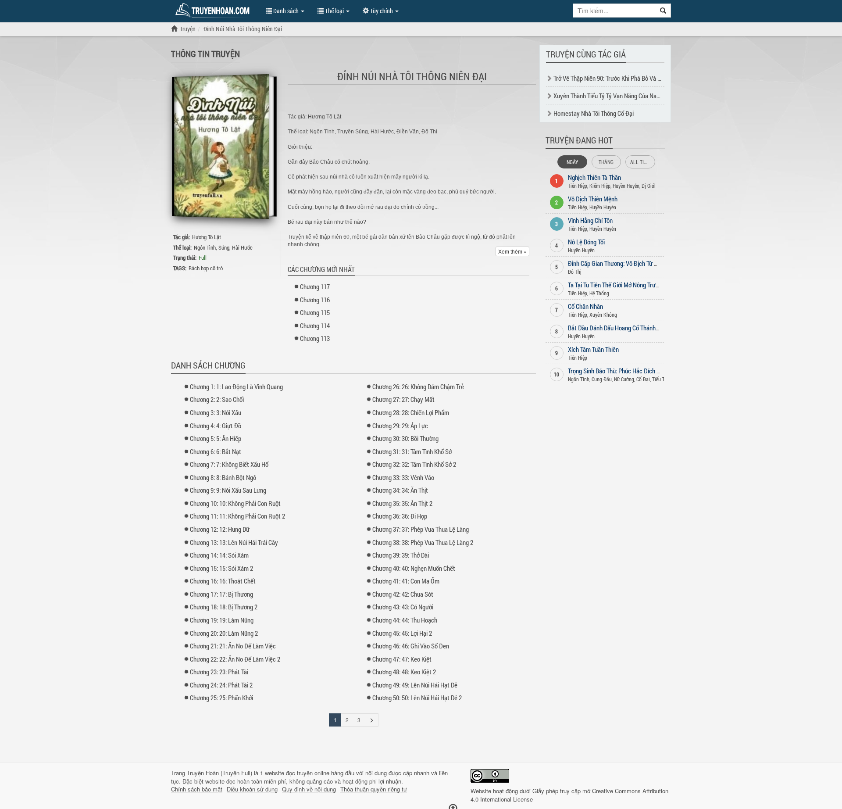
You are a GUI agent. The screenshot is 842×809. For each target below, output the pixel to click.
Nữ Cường (624, 379)
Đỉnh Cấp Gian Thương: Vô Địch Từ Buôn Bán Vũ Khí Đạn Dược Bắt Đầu (655, 263)
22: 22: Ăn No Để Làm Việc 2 (235, 659)
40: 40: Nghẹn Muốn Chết (413, 568)
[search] (663, 11)
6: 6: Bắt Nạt (215, 451)
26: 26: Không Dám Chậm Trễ (418, 386)
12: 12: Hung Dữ (220, 529)
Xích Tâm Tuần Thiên (593, 349)
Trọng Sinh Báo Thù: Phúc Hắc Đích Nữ (616, 370)
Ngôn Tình (205, 247)
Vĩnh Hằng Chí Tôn (590, 220)
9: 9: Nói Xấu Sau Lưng (228, 490)
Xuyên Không (603, 314)
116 (315, 299)
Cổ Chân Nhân (585, 306)
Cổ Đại (643, 379)
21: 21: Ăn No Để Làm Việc (233, 645)
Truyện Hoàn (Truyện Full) (219, 773)
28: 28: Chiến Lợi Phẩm (410, 412)
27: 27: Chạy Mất (403, 399)
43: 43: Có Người (402, 606)
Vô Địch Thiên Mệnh (592, 198)
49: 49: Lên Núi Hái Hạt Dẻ (414, 684)
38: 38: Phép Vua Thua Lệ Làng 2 (422, 542)
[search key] (614, 11)
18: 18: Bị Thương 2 (223, 606)
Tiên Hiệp (577, 185)
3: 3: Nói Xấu (215, 412)
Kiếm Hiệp (599, 185)
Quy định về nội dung (309, 789)
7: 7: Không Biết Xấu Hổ (229, 464)
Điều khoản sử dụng (252, 789)
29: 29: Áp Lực (400, 425)
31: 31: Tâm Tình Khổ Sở (412, 451)
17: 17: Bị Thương (221, 594)
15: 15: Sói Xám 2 (221, 568)
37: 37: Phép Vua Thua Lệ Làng (420, 529)
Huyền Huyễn (626, 185)
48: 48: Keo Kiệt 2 (404, 671)
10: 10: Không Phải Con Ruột (235, 503)
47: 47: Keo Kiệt (402, 659)
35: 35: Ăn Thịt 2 (402, 503)
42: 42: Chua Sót (402, 594)
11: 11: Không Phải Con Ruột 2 (237, 516)
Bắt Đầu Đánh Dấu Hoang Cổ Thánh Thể (617, 327)
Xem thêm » (512, 251)
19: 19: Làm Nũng (221, 620)
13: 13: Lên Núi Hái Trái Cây (234, 542)
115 (315, 312)
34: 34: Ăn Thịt (400, 490)
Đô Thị (575, 271)
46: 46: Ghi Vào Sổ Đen (410, 645)
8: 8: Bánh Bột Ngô (223, 477)
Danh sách (286, 11)
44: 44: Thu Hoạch (404, 620)
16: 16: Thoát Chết (223, 580)
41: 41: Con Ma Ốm (405, 580)
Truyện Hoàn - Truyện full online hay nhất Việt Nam (214, 10)
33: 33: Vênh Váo (403, 477)
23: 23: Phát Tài (219, 671)
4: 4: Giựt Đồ (215, 425)
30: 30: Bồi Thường (405, 438)
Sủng (223, 247)
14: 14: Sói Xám (219, 555)
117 (315, 286)
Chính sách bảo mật (196, 789)
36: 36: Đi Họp (399, 516)
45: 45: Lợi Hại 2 (402, 633)
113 (315, 338)
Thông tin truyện (205, 53)
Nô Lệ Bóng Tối (586, 241)
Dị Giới (649, 185)
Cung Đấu (602, 379)
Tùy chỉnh (381, 11)
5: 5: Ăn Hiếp (215, 438)
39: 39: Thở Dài (400, 555)
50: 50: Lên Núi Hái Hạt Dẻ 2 (417, 697)
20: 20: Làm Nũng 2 (224, 633)
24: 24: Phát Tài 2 (221, 684)
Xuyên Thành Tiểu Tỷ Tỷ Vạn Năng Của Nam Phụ (612, 95)
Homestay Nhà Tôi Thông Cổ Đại (593, 113)
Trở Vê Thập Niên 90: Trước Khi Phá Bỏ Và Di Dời (612, 78)
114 (315, 325)
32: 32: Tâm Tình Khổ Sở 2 (414, 464)
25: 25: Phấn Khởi (221, 697)
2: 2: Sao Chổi (217, 399)
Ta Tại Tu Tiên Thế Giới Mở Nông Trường (616, 284)
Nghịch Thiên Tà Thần (594, 177)
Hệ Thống (599, 293)
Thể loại (334, 11)
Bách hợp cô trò (206, 268)
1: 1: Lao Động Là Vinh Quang (236, 386)
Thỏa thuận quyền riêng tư (373, 789)
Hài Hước (242, 247)
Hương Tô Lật (206, 237)
